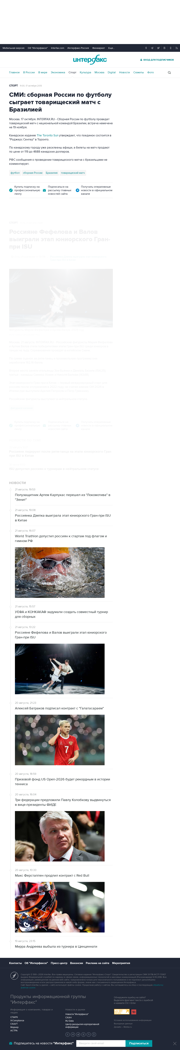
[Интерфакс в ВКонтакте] (83, 1034)
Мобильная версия (13, 48)
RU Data (69, 1021)
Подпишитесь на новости (44, 1043)
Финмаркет (98, 48)
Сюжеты (138, 72)
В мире (42, 72)
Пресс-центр (59, 963)
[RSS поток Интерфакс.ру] (88, 1034)
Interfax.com (57, 48)
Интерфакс (90, 59)
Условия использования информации (133, 1020)
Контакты (15, 963)
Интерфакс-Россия (78, 48)
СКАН (68, 1017)
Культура (85, 72)
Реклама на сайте (97, 963)
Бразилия (51, 172)
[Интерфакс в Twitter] (78, 1034)
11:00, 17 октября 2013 (31, 85)
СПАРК (14, 1017)
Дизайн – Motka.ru (123, 1027)
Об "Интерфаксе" (38, 48)
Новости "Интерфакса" (76, 1014)
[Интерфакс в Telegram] (73, 1034)
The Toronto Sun (47, 135)
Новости (124, 72)
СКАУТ (14, 1024)
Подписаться (139, 1043)
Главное (14, 72)
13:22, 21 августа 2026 (31, 222)
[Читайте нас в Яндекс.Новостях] (67, 1034)
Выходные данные (123, 1023)
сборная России (32, 172)
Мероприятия (121, 963)
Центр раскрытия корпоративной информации (82, 1026)
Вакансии (76, 963)
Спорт (72, 72)
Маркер (14, 1027)
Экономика (58, 72)
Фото (150, 72)
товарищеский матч (73, 172)
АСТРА (14, 1030)
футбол (15, 172)
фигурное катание (22, 408)
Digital (112, 72)
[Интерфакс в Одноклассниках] (94, 1034)
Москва (99, 72)
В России (29, 72)
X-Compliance (17, 1020)
